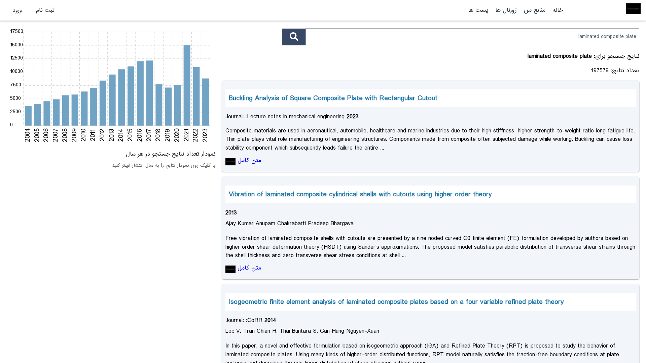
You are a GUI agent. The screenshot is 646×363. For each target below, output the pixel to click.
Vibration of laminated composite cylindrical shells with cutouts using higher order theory (360, 194)
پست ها (478, 10)
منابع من (533, 10)
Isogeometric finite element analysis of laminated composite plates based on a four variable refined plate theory (396, 301)
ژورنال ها (506, 10)
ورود (17, 10)
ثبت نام (45, 10)
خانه (557, 10)
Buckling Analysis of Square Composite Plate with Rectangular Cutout (333, 98)
